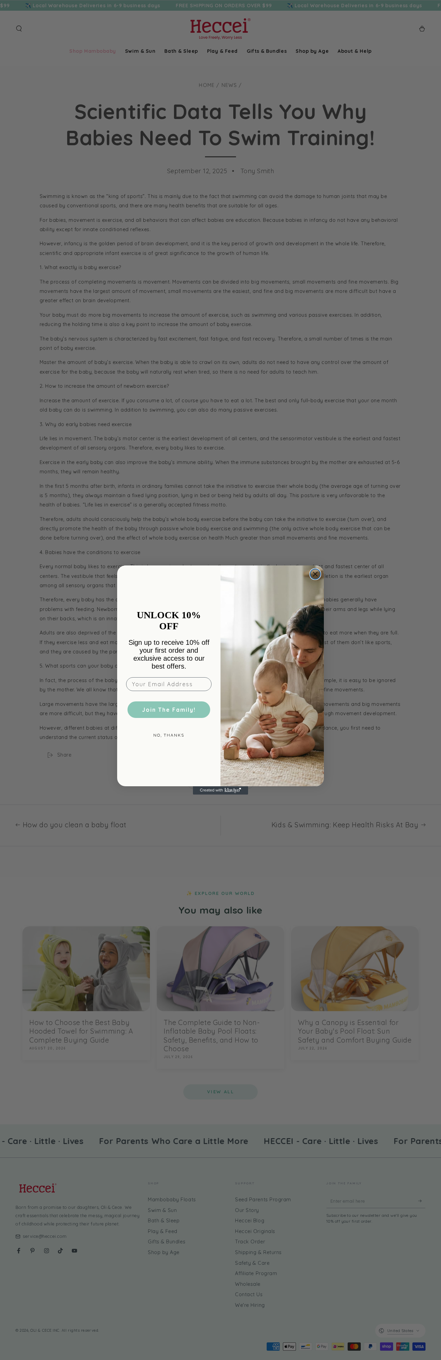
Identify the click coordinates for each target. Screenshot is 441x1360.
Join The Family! (169, 709)
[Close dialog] (315, 574)
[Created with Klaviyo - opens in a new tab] (220, 790)
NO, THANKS (168, 735)
